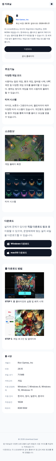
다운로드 (28, 49)
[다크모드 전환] (51, 4)
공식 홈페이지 (28, 56)
